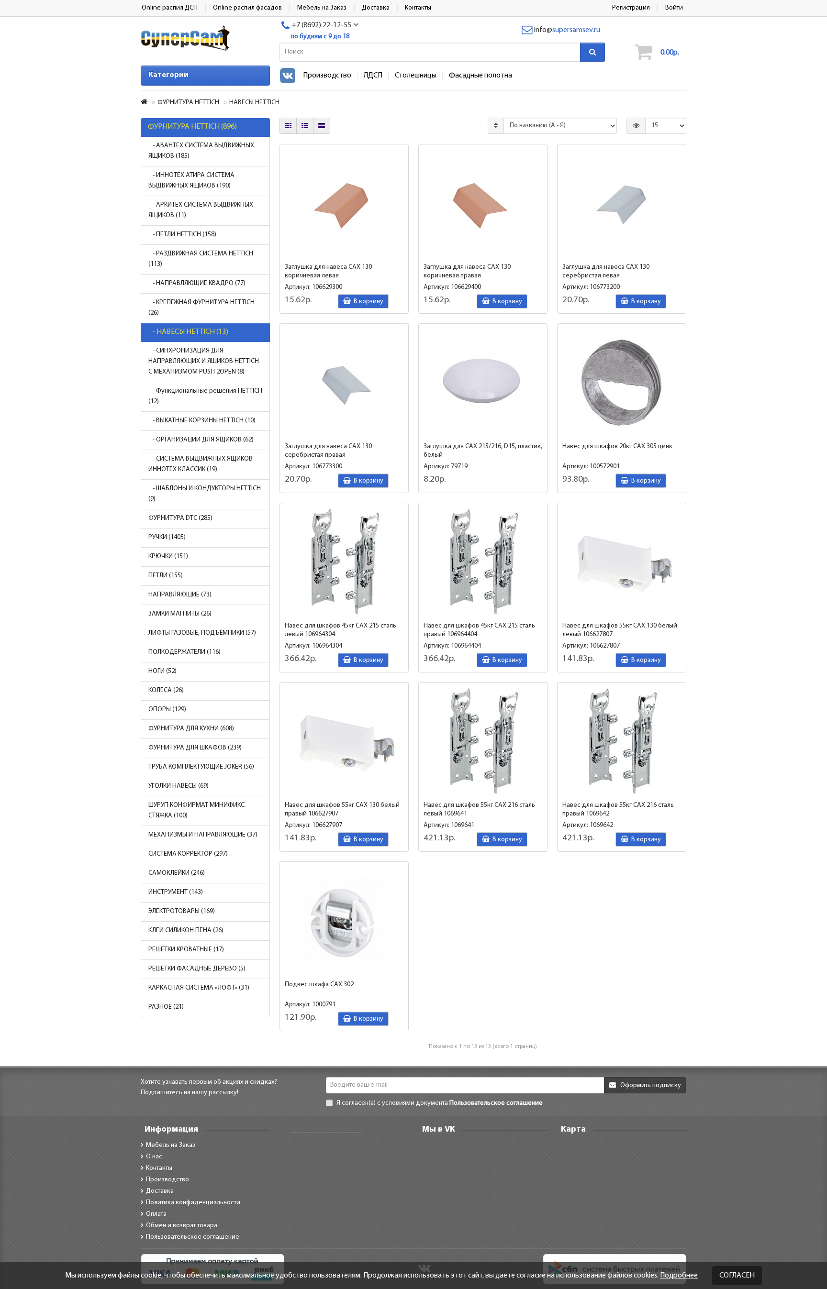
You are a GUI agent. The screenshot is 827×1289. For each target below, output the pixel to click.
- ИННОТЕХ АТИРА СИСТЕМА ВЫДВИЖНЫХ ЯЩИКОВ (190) (191, 180)
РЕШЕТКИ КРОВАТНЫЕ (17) (186, 949)
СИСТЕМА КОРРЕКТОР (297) (188, 854)
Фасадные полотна (480, 75)
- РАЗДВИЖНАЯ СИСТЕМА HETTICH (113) (200, 259)
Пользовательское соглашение (192, 1237)
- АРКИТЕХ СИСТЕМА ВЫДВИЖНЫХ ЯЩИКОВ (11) (200, 210)
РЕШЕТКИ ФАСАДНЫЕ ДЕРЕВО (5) (197, 968)
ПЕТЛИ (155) (165, 575)
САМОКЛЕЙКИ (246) (176, 873)
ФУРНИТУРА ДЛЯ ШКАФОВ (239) (195, 747)
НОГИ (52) (162, 671)
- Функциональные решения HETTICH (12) (205, 396)
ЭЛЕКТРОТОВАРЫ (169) (181, 911)
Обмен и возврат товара (181, 1225)
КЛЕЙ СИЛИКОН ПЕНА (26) (186, 930)
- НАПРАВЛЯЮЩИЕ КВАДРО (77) (197, 283)
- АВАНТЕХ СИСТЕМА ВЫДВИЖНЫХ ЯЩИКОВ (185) (201, 151)
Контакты (159, 1168)
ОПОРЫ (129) (167, 709)
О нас (154, 1156)
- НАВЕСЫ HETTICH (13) (188, 332)
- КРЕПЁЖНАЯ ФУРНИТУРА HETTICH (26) (201, 308)
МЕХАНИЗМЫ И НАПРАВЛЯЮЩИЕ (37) (202, 834)
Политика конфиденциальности (193, 1202)
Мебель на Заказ (170, 1145)
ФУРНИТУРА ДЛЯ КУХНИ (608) (191, 728)
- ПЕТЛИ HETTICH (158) (182, 234)
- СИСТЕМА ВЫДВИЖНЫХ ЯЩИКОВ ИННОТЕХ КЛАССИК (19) (200, 464)
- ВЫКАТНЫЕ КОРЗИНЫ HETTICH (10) (202, 420)
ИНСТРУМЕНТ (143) (175, 892)
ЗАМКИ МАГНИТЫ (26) (180, 613)
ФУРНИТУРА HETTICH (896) (192, 127)
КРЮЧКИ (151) (168, 556)
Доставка (160, 1191)
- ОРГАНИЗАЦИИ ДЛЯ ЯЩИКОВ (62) (201, 439)
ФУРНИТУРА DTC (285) (180, 518)
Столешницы (415, 75)
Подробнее (679, 1275)
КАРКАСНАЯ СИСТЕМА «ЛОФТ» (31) (198, 988)
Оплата (156, 1214)
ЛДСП (373, 75)
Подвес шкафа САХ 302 (319, 984)
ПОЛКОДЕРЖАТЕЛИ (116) (184, 652)
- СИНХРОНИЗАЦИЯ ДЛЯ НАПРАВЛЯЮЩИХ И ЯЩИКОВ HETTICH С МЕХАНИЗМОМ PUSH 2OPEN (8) (203, 361)
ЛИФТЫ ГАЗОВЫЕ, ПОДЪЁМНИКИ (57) (202, 633)
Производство (327, 75)
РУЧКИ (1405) (167, 537)
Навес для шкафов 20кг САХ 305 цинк (617, 446)
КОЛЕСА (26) (166, 690)
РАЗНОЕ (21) (166, 1007)
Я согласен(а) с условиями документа (439, 1103)
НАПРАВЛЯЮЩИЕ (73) (180, 594)
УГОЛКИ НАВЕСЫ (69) (178, 786)
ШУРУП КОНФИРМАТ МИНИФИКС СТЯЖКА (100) (196, 810)
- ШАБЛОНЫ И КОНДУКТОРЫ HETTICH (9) (204, 494)
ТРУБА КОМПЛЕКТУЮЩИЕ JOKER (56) (201, 767)
